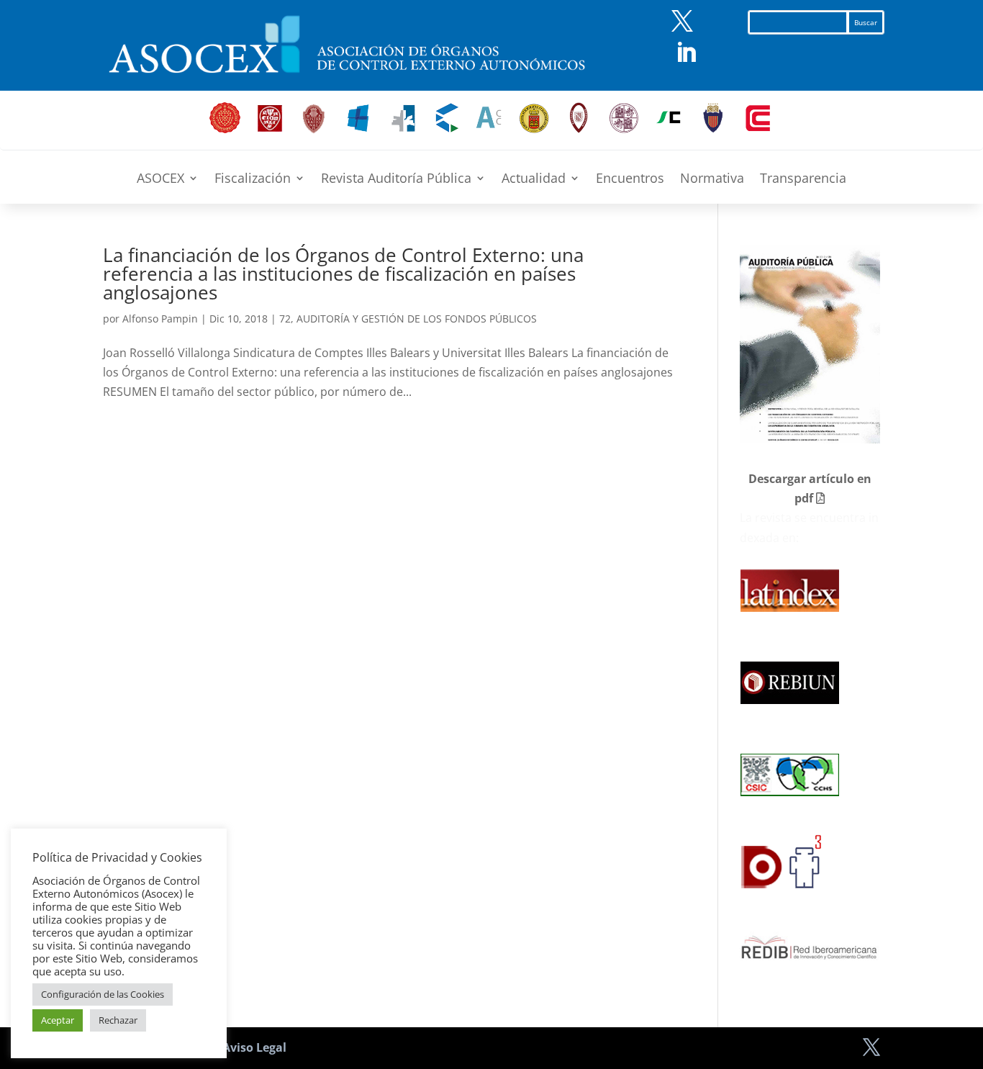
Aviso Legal (254, 1047)
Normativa (712, 179)
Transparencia (803, 179)
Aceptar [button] (57, 1020)
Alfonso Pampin (160, 318)
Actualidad (534, 179)
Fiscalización (252, 179)
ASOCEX (160, 179)
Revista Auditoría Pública (396, 179)
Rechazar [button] (118, 1020)
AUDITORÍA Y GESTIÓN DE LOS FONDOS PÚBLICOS (416, 318)
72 (285, 318)
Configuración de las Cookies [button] (102, 994)
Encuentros (630, 179)
